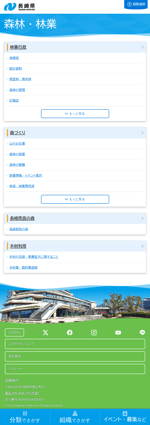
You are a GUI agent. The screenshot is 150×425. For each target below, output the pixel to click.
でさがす (25, 420)
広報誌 (14, 101)
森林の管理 (17, 90)
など (125, 419)
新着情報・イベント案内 (25, 176)
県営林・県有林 (20, 79)
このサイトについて (21, 344)
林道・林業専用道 (21, 186)
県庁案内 (14, 356)
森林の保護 (17, 154)
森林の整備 (17, 165)
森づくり (17, 132)
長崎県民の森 (22, 218)
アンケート (15, 369)
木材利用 (18, 246)
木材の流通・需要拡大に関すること (33, 257)
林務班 (14, 58)
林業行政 (18, 47)
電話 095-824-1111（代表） (22, 393)
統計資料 (15, 69)
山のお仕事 (17, 144)
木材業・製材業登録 (23, 268)
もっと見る (77, 113)
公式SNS (14, 332)
